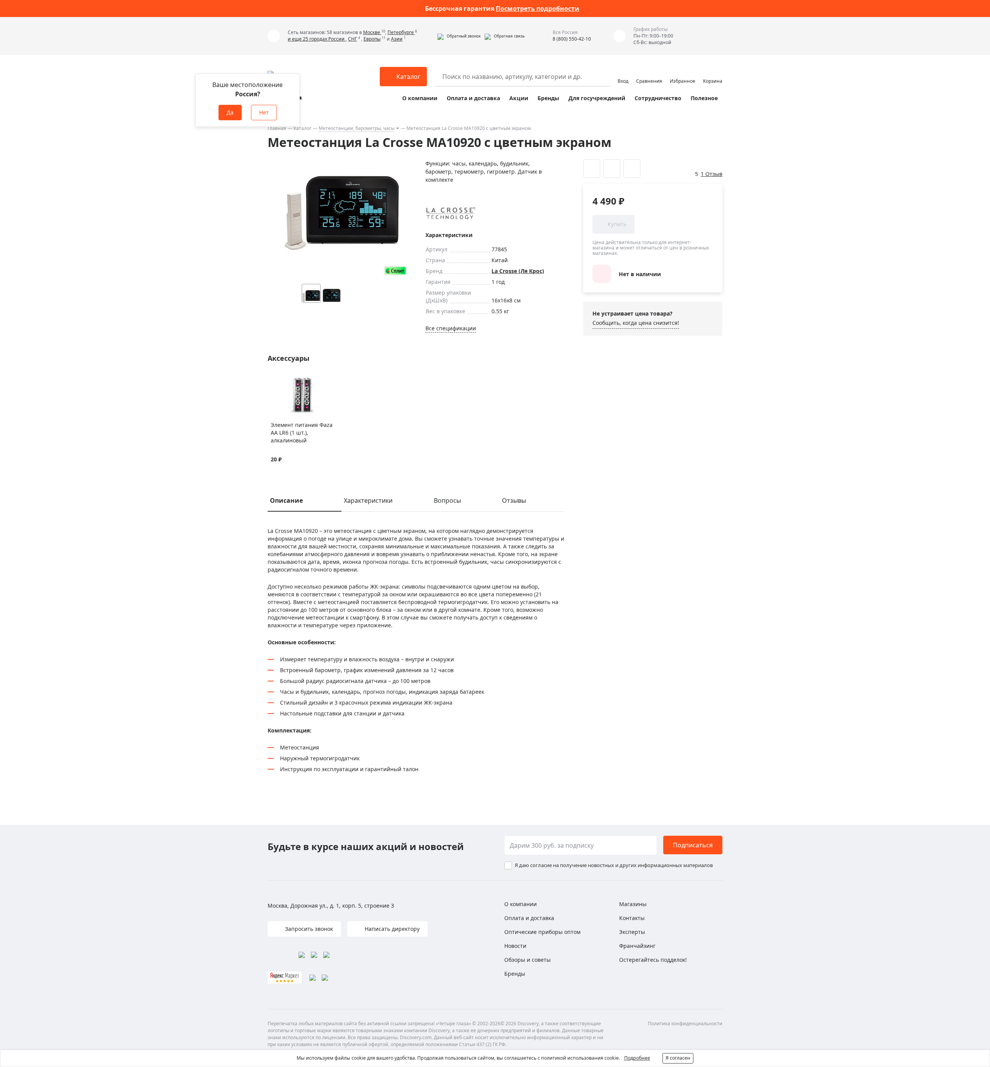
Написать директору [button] (391, 928)
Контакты (632, 918)
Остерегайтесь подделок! (653, 959)
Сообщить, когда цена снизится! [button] (635, 322)
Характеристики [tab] (368, 500)
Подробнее (637, 1058)
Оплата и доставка (473, 98)
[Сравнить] (284, 381)
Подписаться (693, 845)
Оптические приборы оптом (542, 932)
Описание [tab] (286, 500)
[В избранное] (275, 381)
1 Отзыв (711, 174)
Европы (372, 39)
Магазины (633, 904)
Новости (515, 945)
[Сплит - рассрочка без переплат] (395, 270)
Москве (372, 32)
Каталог (302, 128)
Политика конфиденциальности (685, 1023)
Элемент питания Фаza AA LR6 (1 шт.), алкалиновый (302, 432)
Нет (264, 112)
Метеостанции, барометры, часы (356, 128)
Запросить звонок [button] (308, 928)
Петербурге (401, 32)
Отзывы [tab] (514, 500)
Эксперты (632, 932)
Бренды (548, 98)
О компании (419, 98)
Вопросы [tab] (447, 500)
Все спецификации (450, 328)
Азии (397, 39)
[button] (459, 36)
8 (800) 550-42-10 (572, 39)
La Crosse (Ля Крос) (518, 271)
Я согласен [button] (678, 1058)
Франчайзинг (637, 945)
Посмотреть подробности (537, 8)
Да (230, 112)
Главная (277, 128)
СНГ (352, 39)
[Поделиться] (631, 168)
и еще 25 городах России (317, 39)
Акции (518, 98)
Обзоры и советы (527, 959)
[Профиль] (623, 73)
